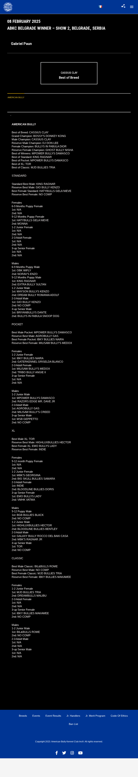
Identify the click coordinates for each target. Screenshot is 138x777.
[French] (100, 6)
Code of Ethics (119, 715)
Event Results (53, 715)
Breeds (23, 715)
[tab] (15, 97)
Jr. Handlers (73, 715)
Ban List (73, 724)
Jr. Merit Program (95, 715)
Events (36, 715)
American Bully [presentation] (16, 97)
